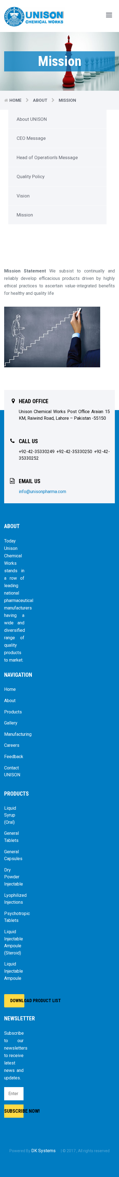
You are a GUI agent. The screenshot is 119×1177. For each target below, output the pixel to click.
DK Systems (44, 1150)
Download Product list (17, 1000)
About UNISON (32, 119)
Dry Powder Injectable (13, 877)
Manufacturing (14, 734)
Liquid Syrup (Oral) (10, 815)
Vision (23, 196)
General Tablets (11, 837)
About (40, 100)
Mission (25, 215)
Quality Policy (31, 176)
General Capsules (13, 855)
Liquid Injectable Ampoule (13, 971)
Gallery (10, 723)
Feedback (13, 756)
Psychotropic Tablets (14, 917)
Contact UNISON (12, 771)
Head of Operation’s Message (47, 157)
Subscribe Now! (14, 1111)
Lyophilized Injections (14, 899)
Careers (11, 745)
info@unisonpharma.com (42, 491)
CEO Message (31, 138)
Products (13, 712)
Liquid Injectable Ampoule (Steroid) (13, 942)
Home (15, 100)
